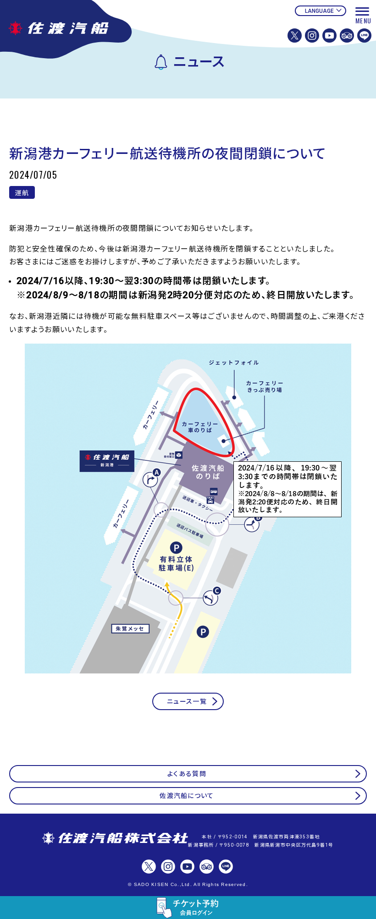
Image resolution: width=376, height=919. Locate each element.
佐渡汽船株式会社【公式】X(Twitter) (295, 35)
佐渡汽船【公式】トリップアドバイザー (347, 35)
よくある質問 (186, 773)
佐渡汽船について (187, 795)
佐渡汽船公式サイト (71, 31)
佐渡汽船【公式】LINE (364, 35)
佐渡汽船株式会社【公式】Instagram (312, 35)
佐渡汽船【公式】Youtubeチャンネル (329, 35)
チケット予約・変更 (188, 907)
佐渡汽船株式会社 (115, 839)
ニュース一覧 (187, 701)
